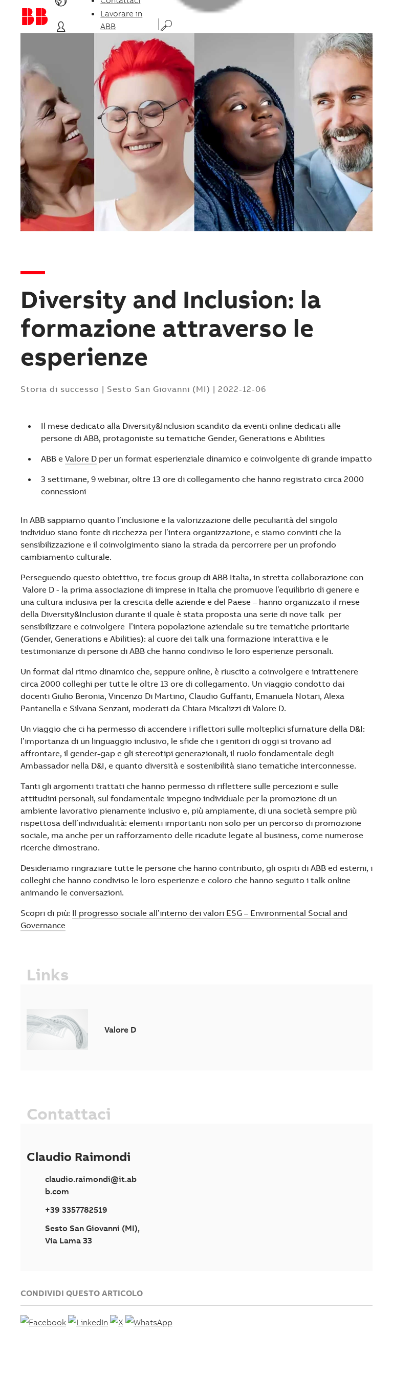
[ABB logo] (34, 16)
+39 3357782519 (76, 1210)
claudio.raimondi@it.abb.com (91, 1185)
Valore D (81, 458)
